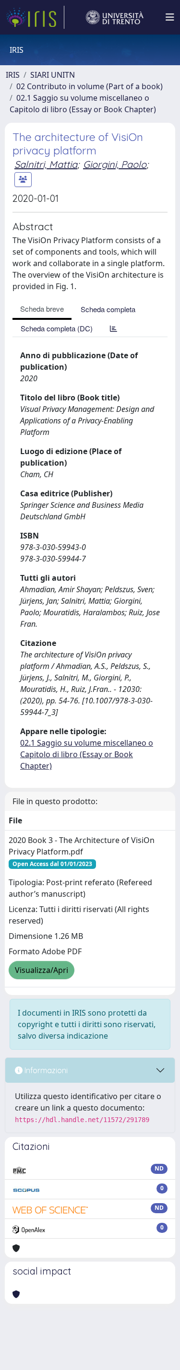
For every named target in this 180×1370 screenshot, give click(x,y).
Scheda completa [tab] (108, 309)
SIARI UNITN (52, 75)
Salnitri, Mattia (45, 164)
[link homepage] (35, 17)
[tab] (113, 328)
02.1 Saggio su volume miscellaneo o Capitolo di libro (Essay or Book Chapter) (86, 754)
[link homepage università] (114, 17)
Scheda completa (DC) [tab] (57, 328)
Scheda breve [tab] (42, 309)
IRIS (13, 75)
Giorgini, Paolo (114, 164)
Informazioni (45, 1070)
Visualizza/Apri (41, 970)
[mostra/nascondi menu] (170, 17)
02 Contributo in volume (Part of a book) (89, 86)
